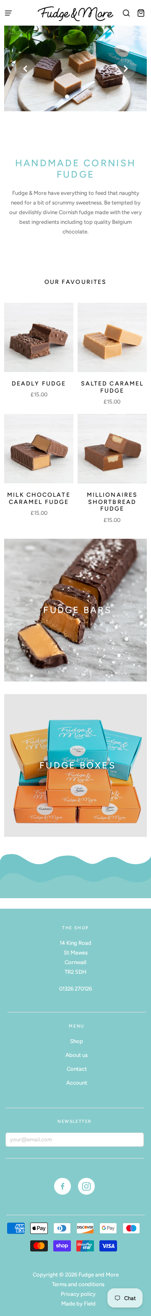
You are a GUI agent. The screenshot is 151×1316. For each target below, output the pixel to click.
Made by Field (78, 1303)
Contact (77, 1069)
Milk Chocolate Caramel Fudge (38, 498)
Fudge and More (98, 1274)
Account (76, 1083)
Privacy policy (78, 1294)
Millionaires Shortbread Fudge (112, 502)
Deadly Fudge (39, 383)
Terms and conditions (78, 1284)
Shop (76, 1041)
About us (76, 1055)
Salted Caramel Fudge (112, 387)
